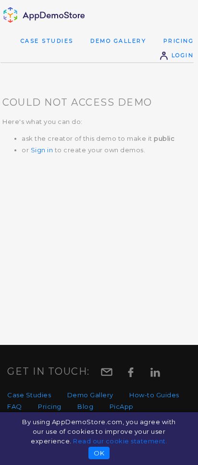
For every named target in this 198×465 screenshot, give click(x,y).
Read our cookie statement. (120, 441)
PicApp (122, 406)
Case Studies (47, 40)
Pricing (178, 40)
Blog (85, 406)
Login (181, 55)
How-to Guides (154, 395)
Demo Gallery (118, 40)
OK (99, 453)
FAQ (14, 406)
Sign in (42, 150)
